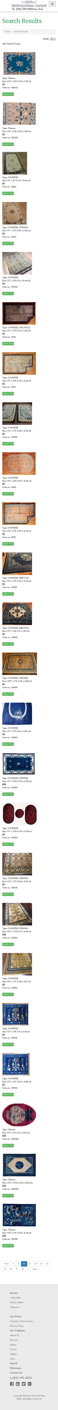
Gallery (13, 1354)
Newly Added (16, 1302)
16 (11, 1269)
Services (14, 1340)
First (6, 1264)
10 (24, 1264)
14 (47, 1264)
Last (35, 1269)
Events (13, 1349)
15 (5, 1269)
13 (41, 1264)
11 (30, 1264)
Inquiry (13, 1345)
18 (23, 1269)
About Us (14, 1335)
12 (35, 1264)
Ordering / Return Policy (21, 1321)
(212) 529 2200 (22, 1378)
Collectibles (15, 1298)
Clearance (15, 1307)
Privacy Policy (17, 1326)
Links (12, 1359)
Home (8, 32)
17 (17, 1269)
